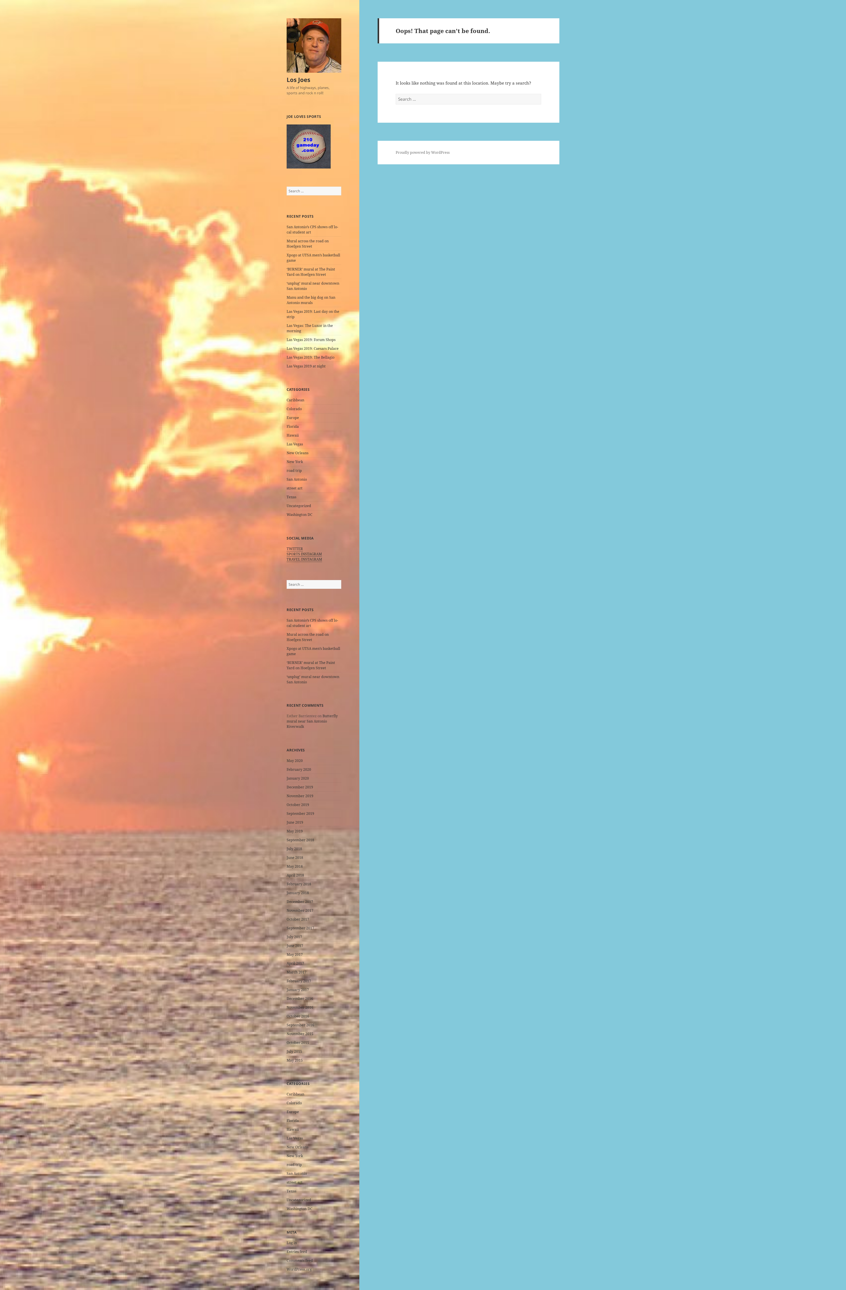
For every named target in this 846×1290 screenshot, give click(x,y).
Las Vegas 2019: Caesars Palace (313, 348)
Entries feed (297, 1251)
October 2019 (298, 804)
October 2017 (298, 919)
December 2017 (300, 901)
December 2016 (300, 998)
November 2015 (300, 1033)
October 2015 (298, 1042)
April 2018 (295, 875)
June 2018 (295, 857)
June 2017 (295, 945)
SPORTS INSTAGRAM (304, 554)
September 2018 (300, 840)
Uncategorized (299, 505)
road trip (294, 470)
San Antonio (297, 479)
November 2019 (300, 795)
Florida (293, 426)
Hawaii (293, 435)
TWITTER (295, 548)
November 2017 (300, 910)
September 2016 (300, 1025)
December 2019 (300, 787)
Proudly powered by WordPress (423, 152)
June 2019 (295, 822)
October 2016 (298, 1016)
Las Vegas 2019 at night (306, 366)
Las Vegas (295, 444)
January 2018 (298, 892)
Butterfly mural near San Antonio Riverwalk (312, 721)
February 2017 (299, 981)
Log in (292, 1242)
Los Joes (298, 80)
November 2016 (300, 1007)
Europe (293, 417)
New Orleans (297, 452)
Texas (291, 497)
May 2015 (295, 1060)
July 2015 (294, 1051)
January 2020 (298, 778)
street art (294, 488)
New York (295, 461)
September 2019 (300, 813)
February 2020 (299, 769)
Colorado (294, 408)
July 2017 (294, 936)
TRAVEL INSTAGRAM (304, 559)
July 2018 (294, 848)
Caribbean (295, 400)
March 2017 (296, 972)
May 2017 (295, 954)
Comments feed (300, 1260)
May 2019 (295, 831)
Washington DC (299, 514)
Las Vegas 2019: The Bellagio (310, 357)
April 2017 (295, 963)
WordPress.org (299, 1269)
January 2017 (298, 989)
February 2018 (299, 884)
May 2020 (295, 760)
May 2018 (295, 866)
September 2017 (300, 928)
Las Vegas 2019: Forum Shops (311, 339)
